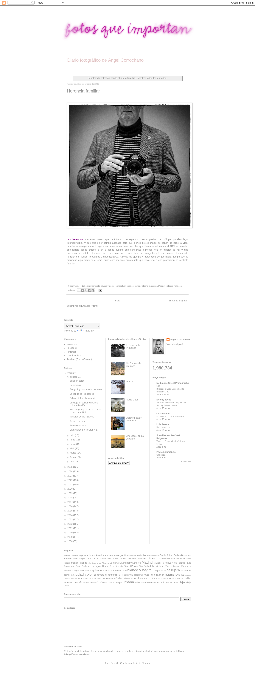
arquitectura (97, 570)
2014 (70, 515)
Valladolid (149, 566)
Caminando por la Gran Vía (83, 429)
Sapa (112, 566)
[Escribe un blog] (82, 290)
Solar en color (77, 381)
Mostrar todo (186, 462)
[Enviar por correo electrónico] (79, 290)
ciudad (78, 574)
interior (154, 286)
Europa (156, 558)
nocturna (163, 578)
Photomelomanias (166, 452)
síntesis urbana (107, 582)
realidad (187, 578)
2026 (70, 373)
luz (182, 574)
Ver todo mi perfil (175, 344)
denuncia (128, 575)
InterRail (75, 563)
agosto (73, 377)
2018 (70, 497)
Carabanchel (92, 558)
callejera (173, 570)
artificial (108, 570)
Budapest (186, 555)
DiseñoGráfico (74, 355)
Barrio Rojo (154, 555)
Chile (102, 558)
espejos (130, 286)
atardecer (117, 570)
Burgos (82, 559)
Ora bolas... (161, 455)
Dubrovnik (131, 558)
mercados (97, 578)
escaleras (138, 575)
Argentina (123, 555)
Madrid (161, 286)
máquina (118, 578)
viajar (182, 582)
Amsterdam (111, 555)
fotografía (146, 286)
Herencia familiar (83, 90)
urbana (71, 290)
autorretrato (94, 286)
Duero (139, 558)
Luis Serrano (163, 424)
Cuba (115, 559)
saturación (94, 582)
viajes (66, 586)
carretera (68, 575)
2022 (70, 480)
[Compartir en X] (86, 290)
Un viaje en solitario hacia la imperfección (84, 404)
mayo (73, 444)
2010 (70, 532)
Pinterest (71, 352)
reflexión (178, 286)
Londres (136, 563)
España (147, 558)
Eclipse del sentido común (83, 398)
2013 (70, 519)
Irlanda (83, 563)
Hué (189, 559)
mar (79, 578)
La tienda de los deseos (82, 394)
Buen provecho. (163, 427)
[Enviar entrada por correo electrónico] (100, 290)
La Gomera (115, 563)
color (89, 574)
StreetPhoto (131, 566)
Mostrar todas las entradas (152, 78)
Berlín (163, 555)
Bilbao (170, 555)
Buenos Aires (71, 558)
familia (137, 286)
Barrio (145, 555)
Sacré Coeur (132, 399)
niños (154, 578)
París (188, 563)
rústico (86, 582)
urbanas (139, 582)
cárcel (120, 575)
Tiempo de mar (77, 421)
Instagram (72, 344)
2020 (70, 489)
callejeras (186, 570)
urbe (154, 583)
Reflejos (169, 286)
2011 (70, 528)
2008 (70, 541)
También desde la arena (82, 416)
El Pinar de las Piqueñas (133, 346)
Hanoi (176, 558)
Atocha (132, 555)
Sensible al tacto (78, 425)
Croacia (108, 558)
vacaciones (163, 582)
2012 (70, 524)
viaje (188, 582)
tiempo (118, 582)
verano (174, 582)
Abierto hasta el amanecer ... (134, 419)
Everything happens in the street (86, 389)
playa (180, 578)
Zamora (176, 566)
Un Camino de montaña (133, 364)
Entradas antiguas (178, 300)
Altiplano (90, 555)
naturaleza (136, 578)
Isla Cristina (93, 563)
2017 (70, 502)
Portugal (86, 566)
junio (73, 439)
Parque (181, 563)
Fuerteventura (167, 559)
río (80, 582)
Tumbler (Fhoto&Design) (79, 359)
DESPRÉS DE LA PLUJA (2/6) (170, 416)
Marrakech (159, 563)
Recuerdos (75, 385)
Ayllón (139, 555)
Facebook (72, 348)
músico (126, 578)
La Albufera (104, 563)
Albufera (74, 555)
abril (72, 448)
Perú (78, 566)
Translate (89, 330)
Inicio (117, 300)
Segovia (119, 566)
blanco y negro (107, 286)
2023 (70, 475)
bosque (156, 570)
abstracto (68, 570)
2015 (70, 510)
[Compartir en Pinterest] (93, 290)
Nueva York (171, 563)
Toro (141, 566)
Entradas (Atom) (89, 306)
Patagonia (69, 566)
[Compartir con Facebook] (89, 290)
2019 (70, 493)
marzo (73, 452)
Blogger (146, 663)
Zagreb (168, 566)
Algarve (82, 555)
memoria (87, 578)
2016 (70, 506)
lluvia (177, 575)
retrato (68, 582)
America (100, 555)
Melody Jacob (163, 399)
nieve (147, 578)
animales (84, 570)
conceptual (120, 286)
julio (72, 435)
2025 (70, 467)
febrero (74, 457)
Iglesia (67, 563)
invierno (169, 574)
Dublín (122, 558)
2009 (70, 537)
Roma (105, 566)
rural (75, 582)
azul (125, 570)
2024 (70, 471)
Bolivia (177, 555)
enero (73, 461)
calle (163, 570)
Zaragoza (186, 566)
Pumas (129, 381)
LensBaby (126, 563)
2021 (70, 484)
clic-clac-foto (163, 413)
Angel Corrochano (180, 339)
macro (74, 578)
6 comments (74, 286)
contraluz (112, 575)
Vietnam (160, 566)
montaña (107, 578)
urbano (148, 582)
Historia (183, 558)
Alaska (67, 555)
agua (76, 570)
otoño (172, 578)
